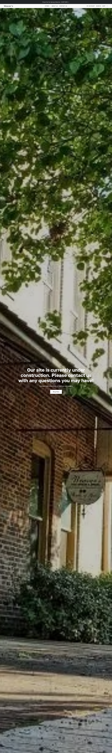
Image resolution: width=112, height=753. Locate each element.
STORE (47, 6)
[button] (8, 6)
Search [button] (98, 6)
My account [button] (91, 6)
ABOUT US (55, 6)
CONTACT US (63, 6)
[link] (65, 2)
